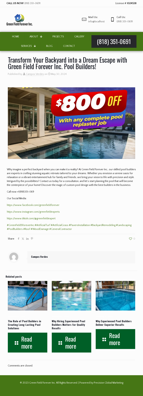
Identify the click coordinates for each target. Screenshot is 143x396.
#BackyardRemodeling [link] (102, 225)
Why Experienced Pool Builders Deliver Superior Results (114, 323)
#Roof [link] (26, 229)
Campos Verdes (35, 74)
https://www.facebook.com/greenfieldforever (33, 205)
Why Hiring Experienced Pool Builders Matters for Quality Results (68, 324)
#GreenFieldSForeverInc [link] (20, 225)
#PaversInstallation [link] (79, 225)
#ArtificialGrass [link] (59, 225)
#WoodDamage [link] (40, 229)
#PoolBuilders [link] (15, 229)
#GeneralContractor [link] (60, 229)
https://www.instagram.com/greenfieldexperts (33, 211)
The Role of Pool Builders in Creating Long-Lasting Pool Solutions (24, 324)
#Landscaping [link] (123, 225)
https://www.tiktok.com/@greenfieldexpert (31, 218)
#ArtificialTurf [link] (42, 225)
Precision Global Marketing (108, 382)
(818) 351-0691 (32, 3)
